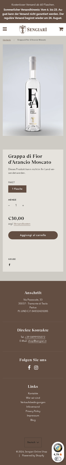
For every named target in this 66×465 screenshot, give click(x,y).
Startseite (7, 40)
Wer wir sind (33, 398)
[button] (33, 442)
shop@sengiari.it (37, 341)
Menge (12, 199)
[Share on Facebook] (10, 265)
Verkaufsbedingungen (33, 402)
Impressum (33, 416)
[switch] (58, 459)
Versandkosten (22, 224)
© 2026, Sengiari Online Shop (31, 452)
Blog (33, 420)
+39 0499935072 (35, 337)
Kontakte (33, 393)
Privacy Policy (33, 411)
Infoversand (33, 407)
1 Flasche (17, 189)
